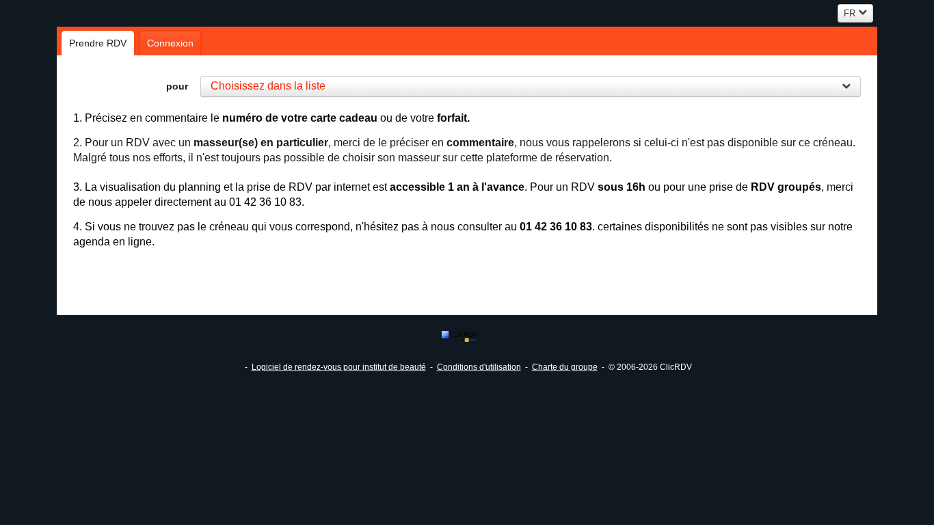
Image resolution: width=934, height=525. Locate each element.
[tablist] (467, 41)
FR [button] (849, 13)
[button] (531, 86)
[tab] (98, 43)
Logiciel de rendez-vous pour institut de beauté (339, 367)
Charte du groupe (565, 367)
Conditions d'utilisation (479, 367)
